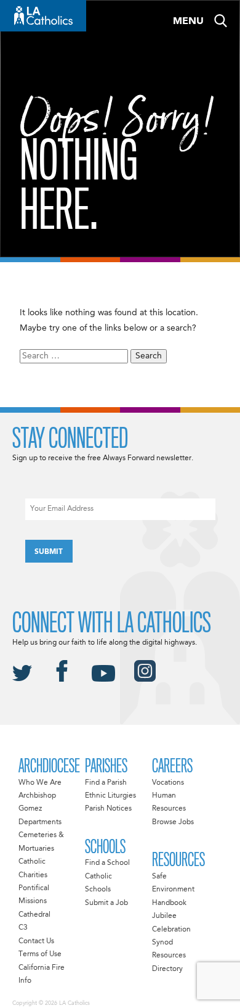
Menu (188, 22)
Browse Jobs (173, 822)
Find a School (107, 863)
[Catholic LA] (43, 15)
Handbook (169, 903)
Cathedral (34, 915)
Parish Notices (108, 808)
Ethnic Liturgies (110, 795)
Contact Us (36, 941)
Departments (40, 822)
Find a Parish (106, 783)
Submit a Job (106, 903)
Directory (167, 969)
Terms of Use (40, 954)
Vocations (168, 783)
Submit (48, 552)
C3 (23, 928)
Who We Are (40, 783)
